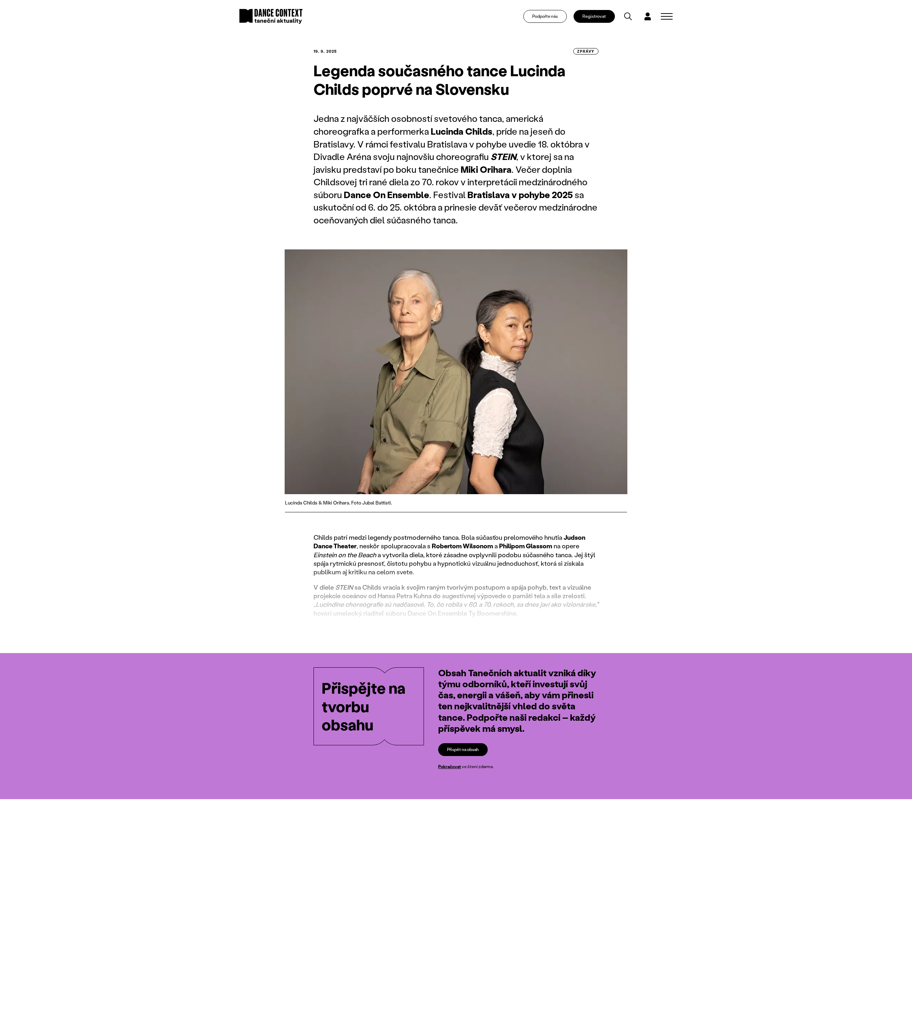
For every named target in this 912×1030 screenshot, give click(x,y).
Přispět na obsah (463, 749)
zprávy (586, 51)
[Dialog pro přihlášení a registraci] (647, 16)
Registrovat (594, 16)
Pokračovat (449, 766)
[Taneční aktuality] (270, 16)
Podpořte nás (545, 16)
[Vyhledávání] (628, 16)
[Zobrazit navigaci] (667, 16)
